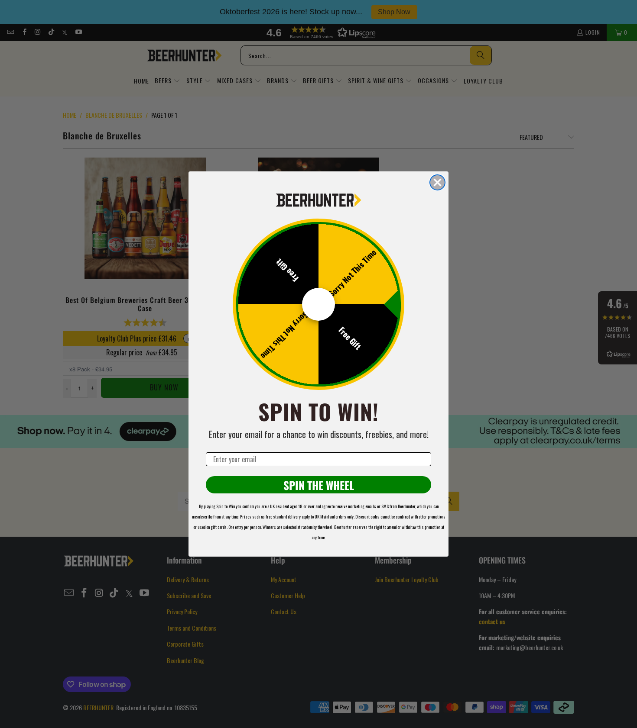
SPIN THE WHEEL (318, 485)
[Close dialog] (437, 182)
